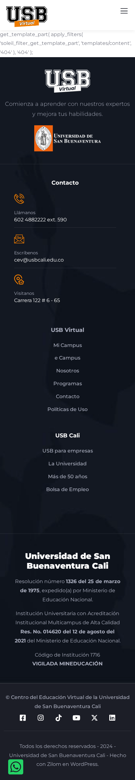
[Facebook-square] (22, 717)
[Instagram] (40, 717)
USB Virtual (67, 330)
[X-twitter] (94, 717)
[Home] (67, 81)
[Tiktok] (58, 717)
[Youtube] (76, 717)
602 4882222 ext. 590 (40, 220)
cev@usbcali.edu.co (39, 260)
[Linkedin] (112, 717)
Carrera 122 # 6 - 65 (37, 300)
